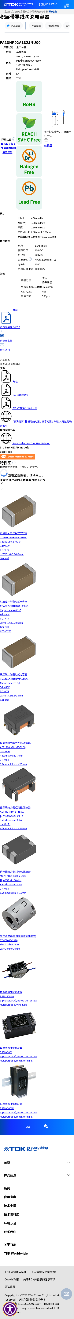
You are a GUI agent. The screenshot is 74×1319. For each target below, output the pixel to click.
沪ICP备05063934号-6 (32, 1299)
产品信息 (13, 11)
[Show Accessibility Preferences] (10, 1309)
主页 (7, 11)
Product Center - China (48, 4)
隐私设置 (10, 1286)
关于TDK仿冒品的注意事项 (39, 1279)
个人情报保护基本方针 (44, 1272)
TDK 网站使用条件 (16, 1272)
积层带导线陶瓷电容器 (36, 11)
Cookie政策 (12, 1279)
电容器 (21, 11)
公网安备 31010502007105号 (24, 1304)
